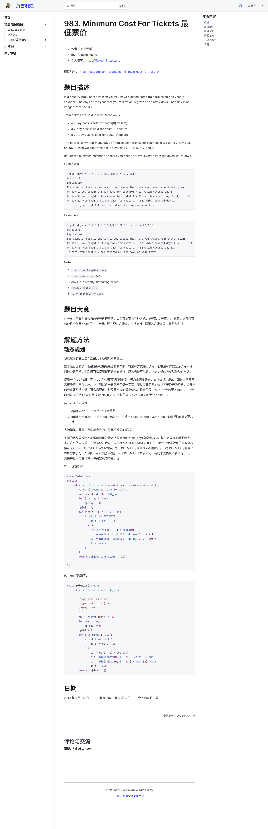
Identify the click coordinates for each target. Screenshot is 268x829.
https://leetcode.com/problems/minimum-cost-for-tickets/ (119, 71)
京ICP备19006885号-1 (130, 795)
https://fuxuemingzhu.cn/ (103, 60)
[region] (129, 239)
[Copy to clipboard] (191, 174)
